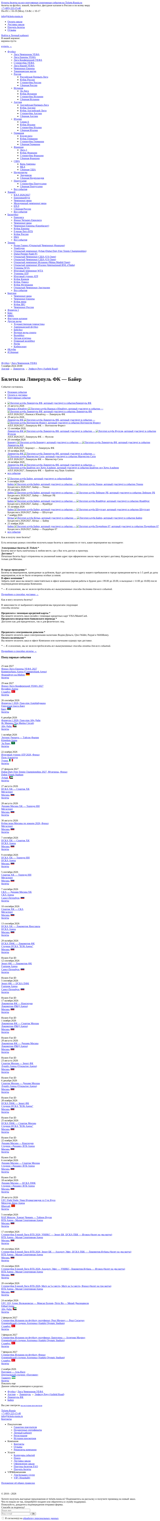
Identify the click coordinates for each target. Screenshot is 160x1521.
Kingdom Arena (9, 740)
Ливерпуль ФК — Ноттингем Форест (54, 421)
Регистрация (20, 1435)
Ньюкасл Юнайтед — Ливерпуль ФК (55, 410)
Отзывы (12, 30)
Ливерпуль (19, 368)
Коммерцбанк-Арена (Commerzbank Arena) (24, 671)
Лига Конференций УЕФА (28, 60)
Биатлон (12, 293)
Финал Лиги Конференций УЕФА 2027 (22, 686)
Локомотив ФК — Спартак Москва (20, 1023)
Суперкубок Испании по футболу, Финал (23, 1354)
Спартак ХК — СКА (12, 909)
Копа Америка (27, 164)
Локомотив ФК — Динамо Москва (19, 1043)
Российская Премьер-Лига (34, 77)
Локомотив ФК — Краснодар (17, 1003)
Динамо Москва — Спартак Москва (20, 1163)
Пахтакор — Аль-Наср (13, 1372)
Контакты (6, 1419)
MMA (11, 315)
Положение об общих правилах (18, 1483)
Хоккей (11, 192)
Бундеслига (26, 136)
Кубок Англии (27, 107)
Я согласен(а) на (31, 1518)
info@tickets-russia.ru (12, 16)
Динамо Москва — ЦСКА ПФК (18, 1183)
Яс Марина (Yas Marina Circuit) (17, 723)
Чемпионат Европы (24, 68)
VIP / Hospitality (22, 1477)
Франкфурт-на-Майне (13, 674)
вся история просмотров (31, 1405)
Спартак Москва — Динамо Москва (20, 1083)
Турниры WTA (22, 268)
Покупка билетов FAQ (26, 1466)
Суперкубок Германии (32, 141)
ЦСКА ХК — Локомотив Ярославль (20, 926)
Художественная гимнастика (29, 324)
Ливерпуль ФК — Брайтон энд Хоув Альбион (63, 466)
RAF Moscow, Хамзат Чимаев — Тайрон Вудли (26, 1217)
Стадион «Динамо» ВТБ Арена (18, 1146)
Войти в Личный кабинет (15, 35)
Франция (18, 147)
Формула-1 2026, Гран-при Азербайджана (23, 703)
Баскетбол (13, 214)
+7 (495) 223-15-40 (11, 8)
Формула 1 (13, 310)
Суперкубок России (30, 82)
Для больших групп (24, 1475)
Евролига (19, 217)
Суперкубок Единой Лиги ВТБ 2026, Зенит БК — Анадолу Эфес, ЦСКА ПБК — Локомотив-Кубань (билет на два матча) (66, 1251)
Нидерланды (20, 172)
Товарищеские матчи (25, 71)
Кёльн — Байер (75, 518)
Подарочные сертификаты (28, 1430)
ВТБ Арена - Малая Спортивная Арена (22, 1220)
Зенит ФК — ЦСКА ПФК (15, 983)
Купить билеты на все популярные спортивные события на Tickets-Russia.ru (41, 2)
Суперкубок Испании (31, 96)
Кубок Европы (21, 228)
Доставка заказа (16, 24)
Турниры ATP (21, 273)
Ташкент (5, 1377)
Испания (18, 88)
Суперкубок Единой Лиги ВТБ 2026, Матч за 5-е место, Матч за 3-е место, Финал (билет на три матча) (56, 1286)
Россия (17, 74)
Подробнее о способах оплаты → (19, 651)
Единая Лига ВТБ (23, 231)
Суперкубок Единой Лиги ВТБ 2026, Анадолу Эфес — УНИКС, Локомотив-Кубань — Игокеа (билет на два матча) (63, 1269)
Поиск (17, 1458)
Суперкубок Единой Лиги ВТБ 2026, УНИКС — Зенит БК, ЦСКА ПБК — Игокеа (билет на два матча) (56, 1234)
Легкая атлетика (22, 338)
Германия (19, 133)
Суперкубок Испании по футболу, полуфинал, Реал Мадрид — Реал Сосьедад (42, 1320)
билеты (5, 677)
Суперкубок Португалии (33, 183)
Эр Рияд (5, 743)
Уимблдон (19, 248)
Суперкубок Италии (31, 127)
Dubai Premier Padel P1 (26, 254)
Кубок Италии (27, 124)
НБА (16, 237)
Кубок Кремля (21, 279)
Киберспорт (20, 346)
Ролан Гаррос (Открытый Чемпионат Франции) (39, 245)
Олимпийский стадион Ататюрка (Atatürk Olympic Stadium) (33, 1323)
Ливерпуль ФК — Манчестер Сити (52, 455)
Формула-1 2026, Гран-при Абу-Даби (20, 720)
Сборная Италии (29, 130)
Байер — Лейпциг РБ (81, 492)
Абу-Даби (6, 726)
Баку (3, 709)
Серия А (24, 121)
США (17, 161)
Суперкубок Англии (31, 113)
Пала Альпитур (9, 757)
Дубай (4, 777)
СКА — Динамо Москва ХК (16, 892)
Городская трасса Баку (13, 706)
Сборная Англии (29, 116)
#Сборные (13, 352)
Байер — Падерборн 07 (83, 526)
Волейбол (19, 335)
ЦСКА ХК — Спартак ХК (15, 789)
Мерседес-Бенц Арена (13, 1203)
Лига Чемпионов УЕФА (27, 54)
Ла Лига (24, 91)
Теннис (11, 242)
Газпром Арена (9, 966)
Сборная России (28, 85)
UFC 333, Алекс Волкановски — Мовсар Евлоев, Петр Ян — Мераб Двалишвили (45, 1303)
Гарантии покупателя (25, 1427)
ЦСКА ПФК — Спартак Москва (18, 1123)
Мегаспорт (7, 791)
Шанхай (5, 1206)
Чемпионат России (24, 307)
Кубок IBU (19, 304)
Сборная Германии (30, 144)
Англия (18, 102)
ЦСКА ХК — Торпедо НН (15, 857)
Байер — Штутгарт (79, 509)
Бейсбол (18, 329)
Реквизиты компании (25, 1449)
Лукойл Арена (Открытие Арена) (19, 1066)
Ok (33, 1514)
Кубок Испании (28, 93)
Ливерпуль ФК (83, 403)
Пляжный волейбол (24, 341)
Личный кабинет (23, 1432)
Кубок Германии (29, 138)
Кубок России (27, 79)
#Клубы (12, 349)
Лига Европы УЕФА (25, 57)
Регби (17, 343)
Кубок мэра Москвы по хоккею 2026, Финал (25, 823)
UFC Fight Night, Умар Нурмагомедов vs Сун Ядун (28, 1200)
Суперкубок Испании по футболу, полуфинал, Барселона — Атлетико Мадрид (43, 1337)
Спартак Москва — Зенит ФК (17, 1063)
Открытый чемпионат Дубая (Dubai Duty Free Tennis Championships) (50, 251)
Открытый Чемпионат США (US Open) (35, 256)
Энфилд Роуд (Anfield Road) (43, 368)
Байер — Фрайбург (79, 501)
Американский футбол (26, 327)
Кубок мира (20, 301)
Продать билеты (16, 27)
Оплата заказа (15, 21)
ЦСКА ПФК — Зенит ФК (15, 1103)
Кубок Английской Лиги (33, 110)
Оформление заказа (24, 1463)
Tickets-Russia (8, 1410)
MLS (22, 166)
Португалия (20, 180)
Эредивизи (26, 175)
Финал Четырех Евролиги (28, 220)
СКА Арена (7, 894)
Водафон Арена (9, 688)
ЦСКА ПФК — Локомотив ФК (18, 943)
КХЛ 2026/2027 (22, 195)
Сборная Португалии (31, 186)
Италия (18, 119)
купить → (6, 46)
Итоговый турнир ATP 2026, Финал (20, 754)
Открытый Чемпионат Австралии (32, 287)
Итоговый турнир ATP (26, 276)
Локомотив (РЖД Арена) (14, 1006)
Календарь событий (24, 1455)
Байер (69, 478)
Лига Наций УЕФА (24, 65)
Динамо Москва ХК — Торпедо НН (20, 806)
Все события (20, 189)
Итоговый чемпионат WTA (28, 270)
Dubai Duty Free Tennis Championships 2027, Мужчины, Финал (34, 771)
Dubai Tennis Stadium (12, 774)
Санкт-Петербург (10, 898)
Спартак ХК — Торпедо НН (16, 874)
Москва (5, 795)
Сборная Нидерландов (32, 178)
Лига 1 (23, 150)
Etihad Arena (7, 1306)
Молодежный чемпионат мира (30, 203)
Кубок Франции (28, 152)
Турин (4, 760)
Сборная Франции (30, 158)
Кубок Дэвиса (21, 282)
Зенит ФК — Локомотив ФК (16, 963)
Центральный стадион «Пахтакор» (19, 1374)
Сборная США (28, 169)
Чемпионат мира (23, 200)
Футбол (12, 51)
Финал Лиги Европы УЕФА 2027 (19, 668)
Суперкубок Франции (32, 155)
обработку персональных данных (41, 1518)
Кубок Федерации (23, 284)
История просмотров (25, 1438)
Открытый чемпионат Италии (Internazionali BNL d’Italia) (44, 265)
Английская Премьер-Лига (34, 105)
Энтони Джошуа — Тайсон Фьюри (20, 737)
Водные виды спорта (25, 332)
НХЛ (16, 206)
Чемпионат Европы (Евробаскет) (31, 225)
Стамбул (5, 692)
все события (14, 473)
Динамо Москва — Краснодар (17, 1143)
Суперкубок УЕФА (24, 62)
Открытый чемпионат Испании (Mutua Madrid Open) (42, 262)
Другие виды (15, 321)
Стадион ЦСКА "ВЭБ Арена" (17, 946)
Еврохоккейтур (22, 197)
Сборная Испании (29, 99)
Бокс (10, 313)
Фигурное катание (17, 318)
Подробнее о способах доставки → (20, 594)
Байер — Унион (75, 484)
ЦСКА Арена (8, 843)
